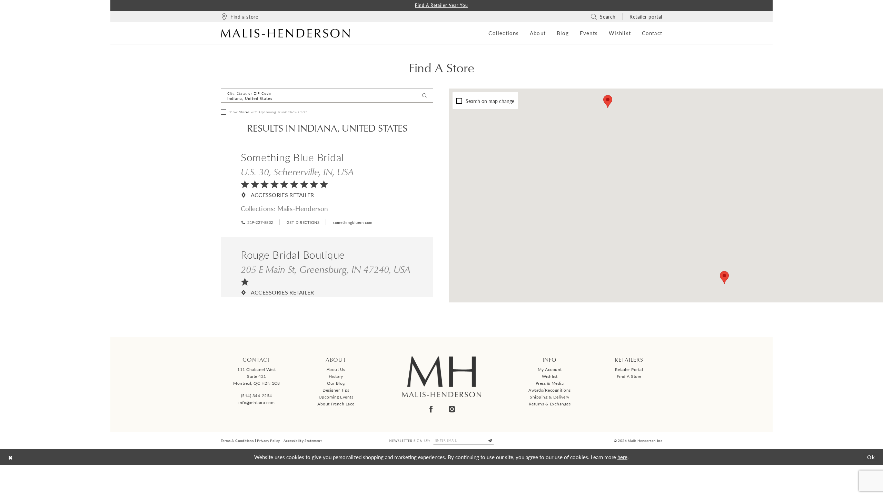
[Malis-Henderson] (285, 33)
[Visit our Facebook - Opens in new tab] (431, 409)
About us (336, 369)
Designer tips (336, 390)
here (622, 457)
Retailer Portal (629, 369)
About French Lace (336, 404)
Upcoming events (336, 397)
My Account (550, 369)
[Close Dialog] (10, 457)
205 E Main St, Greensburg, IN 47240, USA (325, 269)
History (336, 376)
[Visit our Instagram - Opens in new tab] (452, 409)
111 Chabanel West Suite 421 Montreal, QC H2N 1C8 (256, 376)
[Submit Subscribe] (490, 440)
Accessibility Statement (303, 440)
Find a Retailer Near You (441, 5)
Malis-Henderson (302, 208)
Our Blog (336, 383)
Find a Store (629, 376)
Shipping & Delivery (549, 397)
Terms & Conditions (237, 440)
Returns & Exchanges (550, 404)
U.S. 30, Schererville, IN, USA (297, 171)
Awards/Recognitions (549, 390)
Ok (871, 457)
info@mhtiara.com (256, 402)
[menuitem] (239, 16)
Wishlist (550, 376)
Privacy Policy (268, 440)
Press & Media (550, 383)
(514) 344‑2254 (256, 396)
